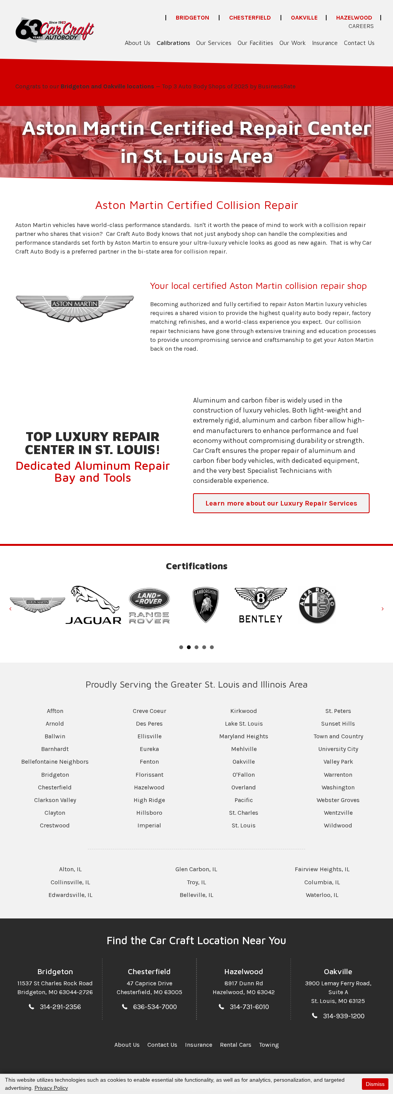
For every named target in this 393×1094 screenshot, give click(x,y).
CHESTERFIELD (250, 17)
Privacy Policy (51, 1088)
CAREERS (361, 26)
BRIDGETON (192, 17)
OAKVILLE (304, 17)
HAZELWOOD (354, 17)
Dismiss (375, 1084)
